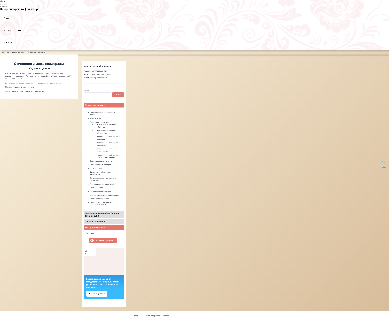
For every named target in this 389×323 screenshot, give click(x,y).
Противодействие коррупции (102, 184)
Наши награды (95, 118)
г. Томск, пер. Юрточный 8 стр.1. (103, 74)
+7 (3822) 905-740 (99, 71)
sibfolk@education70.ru (99, 78)
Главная (7, 18)
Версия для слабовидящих (105, 240)
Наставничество (96, 188)
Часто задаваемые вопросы (101, 165)
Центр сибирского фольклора (19, 9)
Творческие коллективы (99, 122)
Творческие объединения (14, 30)
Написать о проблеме (97, 294)
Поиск (86, 91)
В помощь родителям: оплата (101, 161)
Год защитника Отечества (100, 191)
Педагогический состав (99, 199)
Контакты (8, 42)
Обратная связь (96, 168)
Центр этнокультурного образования (105, 195)
